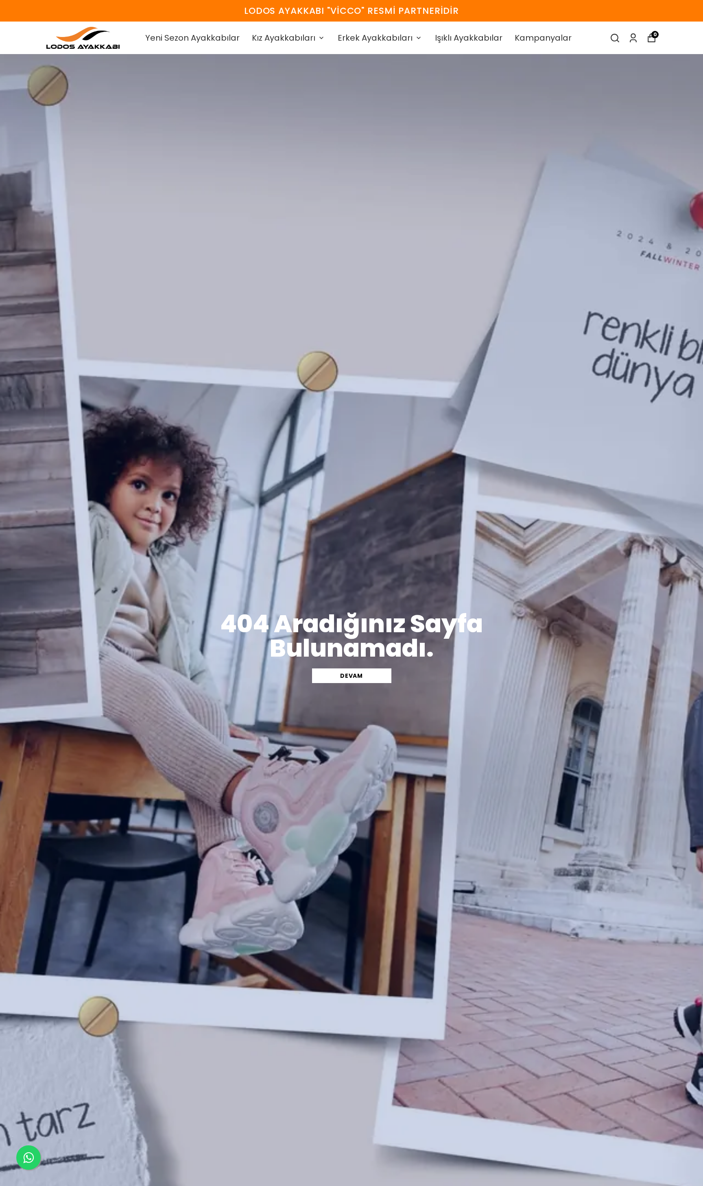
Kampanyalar (543, 38)
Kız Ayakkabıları (283, 38)
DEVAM (351, 676)
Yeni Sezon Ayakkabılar (192, 38)
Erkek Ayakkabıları (375, 38)
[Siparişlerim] (633, 38)
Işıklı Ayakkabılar (468, 38)
